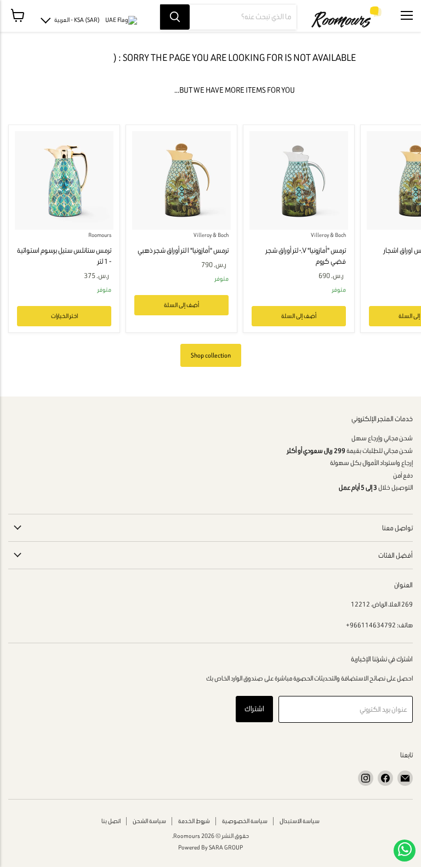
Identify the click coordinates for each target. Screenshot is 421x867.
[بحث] (175, 17)
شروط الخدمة (194, 821)
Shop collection (211, 355)
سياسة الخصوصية (245, 821)
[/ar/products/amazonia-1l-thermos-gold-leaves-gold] (181, 180)
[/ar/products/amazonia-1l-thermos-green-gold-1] (64, 180)
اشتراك (254, 709)
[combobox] (243, 17)
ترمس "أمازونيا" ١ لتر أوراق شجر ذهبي (183, 250)
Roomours (99, 235)
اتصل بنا (111, 821)
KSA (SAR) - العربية (77, 19)
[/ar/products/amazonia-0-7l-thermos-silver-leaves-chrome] (298, 180)
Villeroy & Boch (211, 235)
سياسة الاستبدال (300, 821)
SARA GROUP (226, 847)
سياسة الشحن (149, 821)
